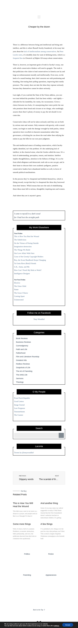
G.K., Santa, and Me (21, 267)
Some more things (22, 524)
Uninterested (18, 300)
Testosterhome (19, 412)
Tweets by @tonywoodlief (24, 453)
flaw (21, 58)
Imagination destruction (23, 246)
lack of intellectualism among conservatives (40, 51)
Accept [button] (67, 625)
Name (16, 289)
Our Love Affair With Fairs (24, 253)
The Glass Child (20, 286)
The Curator (18, 415)
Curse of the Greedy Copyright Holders (28, 257)
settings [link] (56, 625)
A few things (47, 524)
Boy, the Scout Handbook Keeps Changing (30, 260)
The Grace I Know (21, 293)
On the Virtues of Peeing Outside (26, 243)
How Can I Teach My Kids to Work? (27, 270)
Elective (17, 283)
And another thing (49, 503)
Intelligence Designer (22, 273)
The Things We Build (22, 250)
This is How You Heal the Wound (26, 236)
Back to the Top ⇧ (39, 610)
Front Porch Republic (22, 398)
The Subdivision (20, 240)
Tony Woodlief (39, 319)
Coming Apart (19, 296)
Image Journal (19, 405)
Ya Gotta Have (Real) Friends (25, 263)
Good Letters (19, 401)
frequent (16, 58)
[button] (39, 17)
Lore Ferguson (19, 408)
